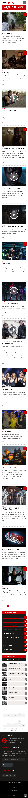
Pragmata (6, 621)
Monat (14, 659)
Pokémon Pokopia (8, 645)
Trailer (3, 108)
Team (14, 787)
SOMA (4, 641)
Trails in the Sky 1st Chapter (11, 637)
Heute (4, 659)
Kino (3, 32)
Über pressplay (14, 784)
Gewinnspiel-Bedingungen (14, 795)
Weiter (17, 606)
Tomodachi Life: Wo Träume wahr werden (14, 625)
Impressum (14, 790)
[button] (25, 795)
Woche (9, 659)
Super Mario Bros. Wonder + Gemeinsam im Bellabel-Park (14, 629)
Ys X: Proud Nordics (8, 649)
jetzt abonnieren (7, 764)
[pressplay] (8, 2)
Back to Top (13, 730)
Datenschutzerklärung (14, 793)
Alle (19, 659)
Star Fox (5, 617)
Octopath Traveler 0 (9, 633)
